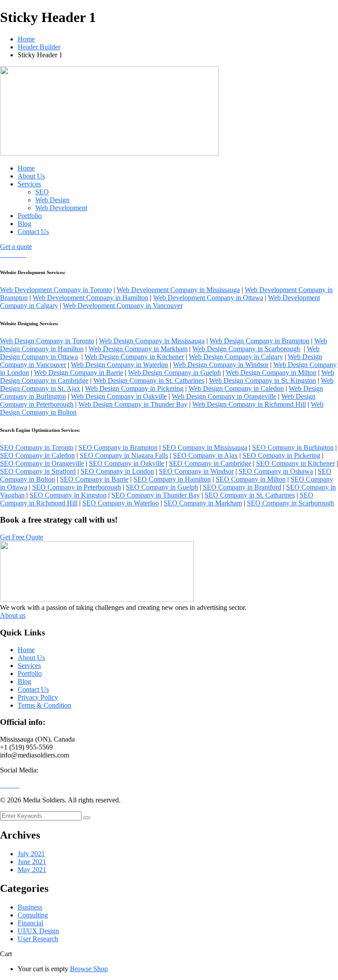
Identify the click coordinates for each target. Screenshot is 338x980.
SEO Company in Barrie (94, 479)
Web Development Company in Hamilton (90, 297)
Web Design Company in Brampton (259, 341)
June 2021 (32, 861)
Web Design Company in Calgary (236, 356)
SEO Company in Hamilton (172, 479)
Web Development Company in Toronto (56, 289)
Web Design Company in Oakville (119, 396)
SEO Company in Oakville (126, 463)
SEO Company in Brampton (118, 447)
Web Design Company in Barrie (78, 372)
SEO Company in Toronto (36, 447)
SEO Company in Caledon (37, 455)
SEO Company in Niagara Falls (124, 455)
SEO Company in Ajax (205, 455)
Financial (30, 923)
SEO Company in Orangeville (42, 463)
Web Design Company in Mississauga (152, 341)
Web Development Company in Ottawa (208, 297)
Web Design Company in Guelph (174, 372)
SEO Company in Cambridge (210, 463)
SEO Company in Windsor (196, 471)
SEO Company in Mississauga (204, 447)
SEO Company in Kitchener (295, 463)
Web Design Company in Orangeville (224, 396)
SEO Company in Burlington (293, 447)
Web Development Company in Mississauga (178, 289)
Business (30, 907)
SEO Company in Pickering (281, 455)
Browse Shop (89, 969)
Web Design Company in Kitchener (134, 356)
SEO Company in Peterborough (76, 487)
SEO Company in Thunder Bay (155, 495)
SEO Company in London (117, 471)
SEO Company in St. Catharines (250, 495)
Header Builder (39, 47)
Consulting (33, 915)
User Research (38, 939)
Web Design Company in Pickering (134, 388)
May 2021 (32, 869)
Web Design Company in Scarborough (246, 349)
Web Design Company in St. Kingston (262, 380)
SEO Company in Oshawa (276, 471)
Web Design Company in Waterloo (119, 364)
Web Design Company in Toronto (47, 341)
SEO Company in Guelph (162, 487)
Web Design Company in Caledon (236, 388)
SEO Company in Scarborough (290, 503)
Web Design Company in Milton (271, 372)
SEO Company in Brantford (242, 487)
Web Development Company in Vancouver (123, 305)
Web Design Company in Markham (137, 349)
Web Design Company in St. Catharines (148, 380)
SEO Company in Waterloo (120, 503)
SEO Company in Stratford (38, 471)
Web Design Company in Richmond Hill (249, 404)
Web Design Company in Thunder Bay (132, 404)
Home (26, 39)
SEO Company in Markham (203, 503)
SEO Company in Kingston (68, 495)
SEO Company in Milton (251, 479)
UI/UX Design (38, 931)
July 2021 (31, 854)
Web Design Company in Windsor (220, 364)
